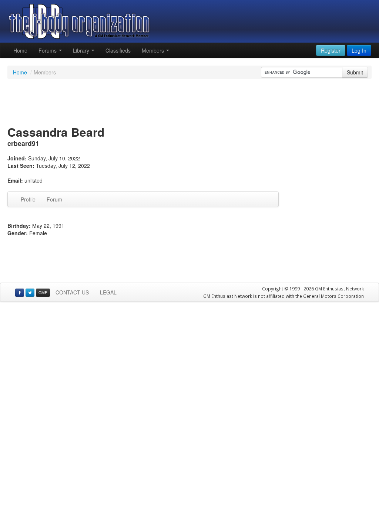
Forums (48, 50)
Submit (355, 72)
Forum (54, 199)
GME (42, 292)
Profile (28, 199)
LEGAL (108, 292)
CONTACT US (72, 292)
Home (20, 50)
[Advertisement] (189, 103)
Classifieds (118, 50)
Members (153, 50)
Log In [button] (359, 50)
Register (331, 50)
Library (82, 50)
